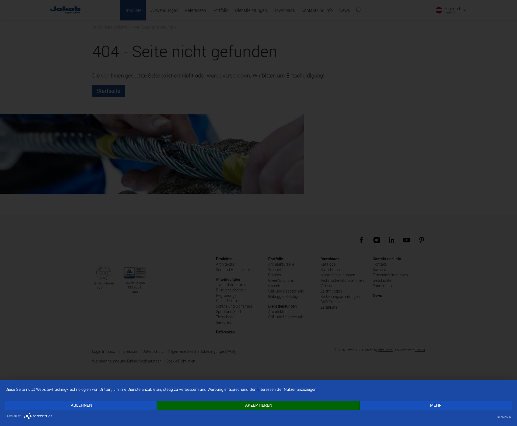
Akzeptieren (258, 405)
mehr (436, 405)
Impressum (504, 416)
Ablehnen (81, 405)
